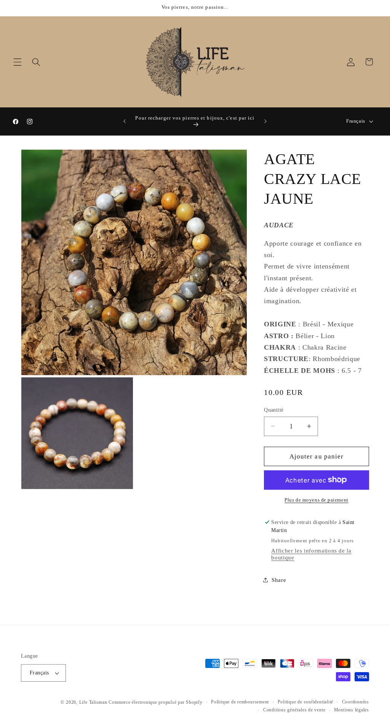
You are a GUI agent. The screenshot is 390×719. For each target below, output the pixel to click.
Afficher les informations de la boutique (311, 554)
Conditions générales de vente (294, 710)
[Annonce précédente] (124, 121)
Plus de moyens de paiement (316, 500)
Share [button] (279, 580)
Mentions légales (351, 710)
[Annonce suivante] (265, 121)
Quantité (274, 410)
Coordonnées (355, 702)
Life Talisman (93, 702)
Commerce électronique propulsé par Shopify (155, 702)
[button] (17, 62)
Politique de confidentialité (306, 702)
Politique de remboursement (240, 702)
